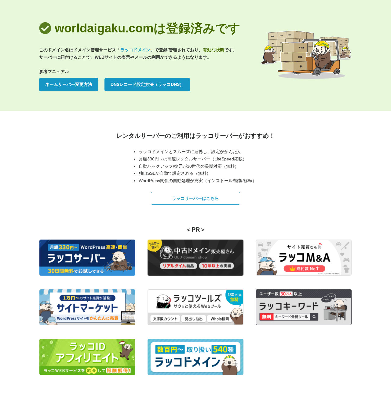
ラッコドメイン (135, 49)
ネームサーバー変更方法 (68, 84)
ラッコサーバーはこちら (195, 198)
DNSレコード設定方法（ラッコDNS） (147, 84)
